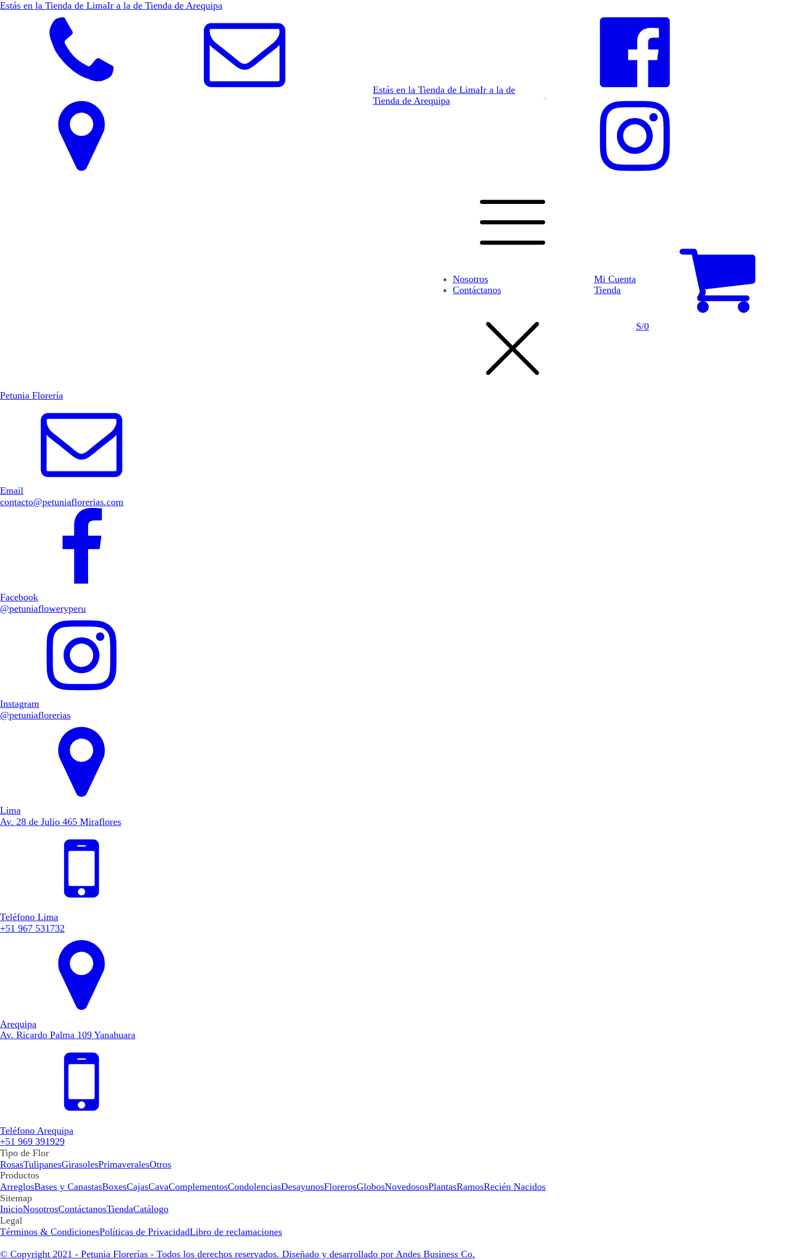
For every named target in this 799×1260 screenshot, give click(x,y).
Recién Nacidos (515, 1186)
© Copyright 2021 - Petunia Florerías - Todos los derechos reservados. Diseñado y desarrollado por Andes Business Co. (237, 1254)
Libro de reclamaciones (236, 1231)
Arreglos (17, 1186)
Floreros (340, 1186)
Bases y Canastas (68, 1186)
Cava (158, 1186)
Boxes (114, 1186)
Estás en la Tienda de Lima (53, 5)
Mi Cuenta (615, 279)
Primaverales (123, 1164)
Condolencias (254, 1186)
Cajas (137, 1186)
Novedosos (406, 1186)
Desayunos (302, 1186)
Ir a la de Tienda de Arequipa (164, 5)
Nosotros (470, 279)
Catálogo (150, 1208)
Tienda (607, 289)
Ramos (470, 1186)
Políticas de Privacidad (144, 1231)
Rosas (11, 1164)
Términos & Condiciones (49, 1231)
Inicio (11, 1208)
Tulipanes (42, 1164)
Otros (160, 1164)
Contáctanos (477, 289)
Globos (371, 1186)
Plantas (442, 1186)
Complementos (198, 1186)
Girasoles (79, 1164)
